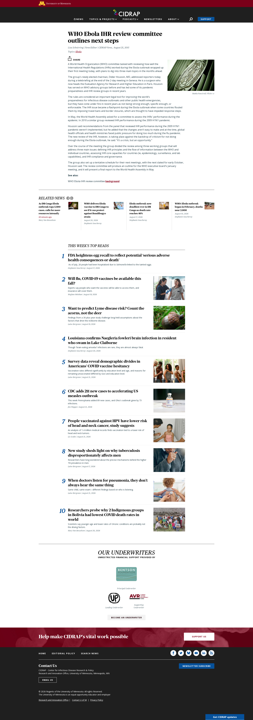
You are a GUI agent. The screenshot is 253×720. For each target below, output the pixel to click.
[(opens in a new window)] (55, 3)
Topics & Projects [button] (102, 19)
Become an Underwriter (126, 617)
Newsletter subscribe (197, 666)
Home (42, 653)
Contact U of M (79, 700)
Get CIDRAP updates (225, 717)
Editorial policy (63, 653)
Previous (68, 198)
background (112, 181)
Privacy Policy (96, 700)
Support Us (199, 636)
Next (71, 198)
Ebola (79, 51)
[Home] (126, 12)
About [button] (172, 19)
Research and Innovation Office (54, 700)
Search (191, 19)
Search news (90, 653)
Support (206, 19)
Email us (47, 680)
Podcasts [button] (129, 19)
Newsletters (153, 19)
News (79, 19)
